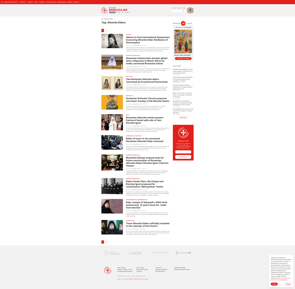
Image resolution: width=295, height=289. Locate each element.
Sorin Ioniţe (135, 229)
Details (288, 284)
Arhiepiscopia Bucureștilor (125, 271)
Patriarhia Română (180, 267)
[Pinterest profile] (178, 8)
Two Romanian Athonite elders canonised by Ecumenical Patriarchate (147, 80)
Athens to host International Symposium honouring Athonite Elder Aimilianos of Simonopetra (148, 40)
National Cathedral (73, 2)
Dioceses (30, 2)
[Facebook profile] (171, 8)
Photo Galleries (51, 2)
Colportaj (139, 271)
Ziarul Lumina (140, 267)
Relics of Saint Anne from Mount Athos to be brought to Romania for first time (182, 95)
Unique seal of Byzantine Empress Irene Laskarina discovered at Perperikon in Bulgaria (183, 79)
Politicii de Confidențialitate (279, 280)
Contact (118, 12)
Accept (274, 284)
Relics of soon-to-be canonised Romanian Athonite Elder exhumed (144, 139)
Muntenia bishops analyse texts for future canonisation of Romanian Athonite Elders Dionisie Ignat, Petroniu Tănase (147, 161)
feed (177, 66)
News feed (183, 117)
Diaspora (42, 2)
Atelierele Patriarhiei (142, 269)
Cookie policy (137, 279)
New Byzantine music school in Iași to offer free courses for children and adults (183, 110)
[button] (293, 2)
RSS (123, 12)
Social (36, 2)
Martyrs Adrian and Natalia (182, 55)
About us (119, 279)
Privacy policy (144, 279)
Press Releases (61, 2)
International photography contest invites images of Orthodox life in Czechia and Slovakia (183, 71)
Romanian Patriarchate (11, 2)
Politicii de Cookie (282, 278)
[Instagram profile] (175, 8)
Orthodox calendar (183, 58)
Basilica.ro (118, 10)
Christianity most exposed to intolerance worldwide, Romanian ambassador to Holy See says (182, 102)
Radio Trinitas (121, 267)
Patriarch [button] (22, 2)
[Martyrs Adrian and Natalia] (183, 41)
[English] (184, 8)
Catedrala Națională (161, 269)
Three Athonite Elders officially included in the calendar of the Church (147, 224)
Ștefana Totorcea (136, 189)
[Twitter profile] (173, 8)
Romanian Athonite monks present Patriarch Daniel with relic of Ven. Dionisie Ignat (144, 120)
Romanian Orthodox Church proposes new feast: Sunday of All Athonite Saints (147, 99)
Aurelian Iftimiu (136, 45)
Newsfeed (112, 12)
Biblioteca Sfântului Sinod (182, 269)
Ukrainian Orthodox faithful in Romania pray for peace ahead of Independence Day (182, 87)
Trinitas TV (158, 267)
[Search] (183, 11)
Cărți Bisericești (160, 271)
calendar (183, 27)
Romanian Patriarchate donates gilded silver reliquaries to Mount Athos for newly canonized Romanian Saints (146, 61)
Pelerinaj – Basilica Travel (124, 269)
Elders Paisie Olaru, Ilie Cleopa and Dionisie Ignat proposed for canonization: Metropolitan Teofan (144, 184)
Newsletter (127, 12)
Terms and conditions (127, 279)
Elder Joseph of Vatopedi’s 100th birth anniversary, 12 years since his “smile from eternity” (146, 205)
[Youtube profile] (180, 8)
